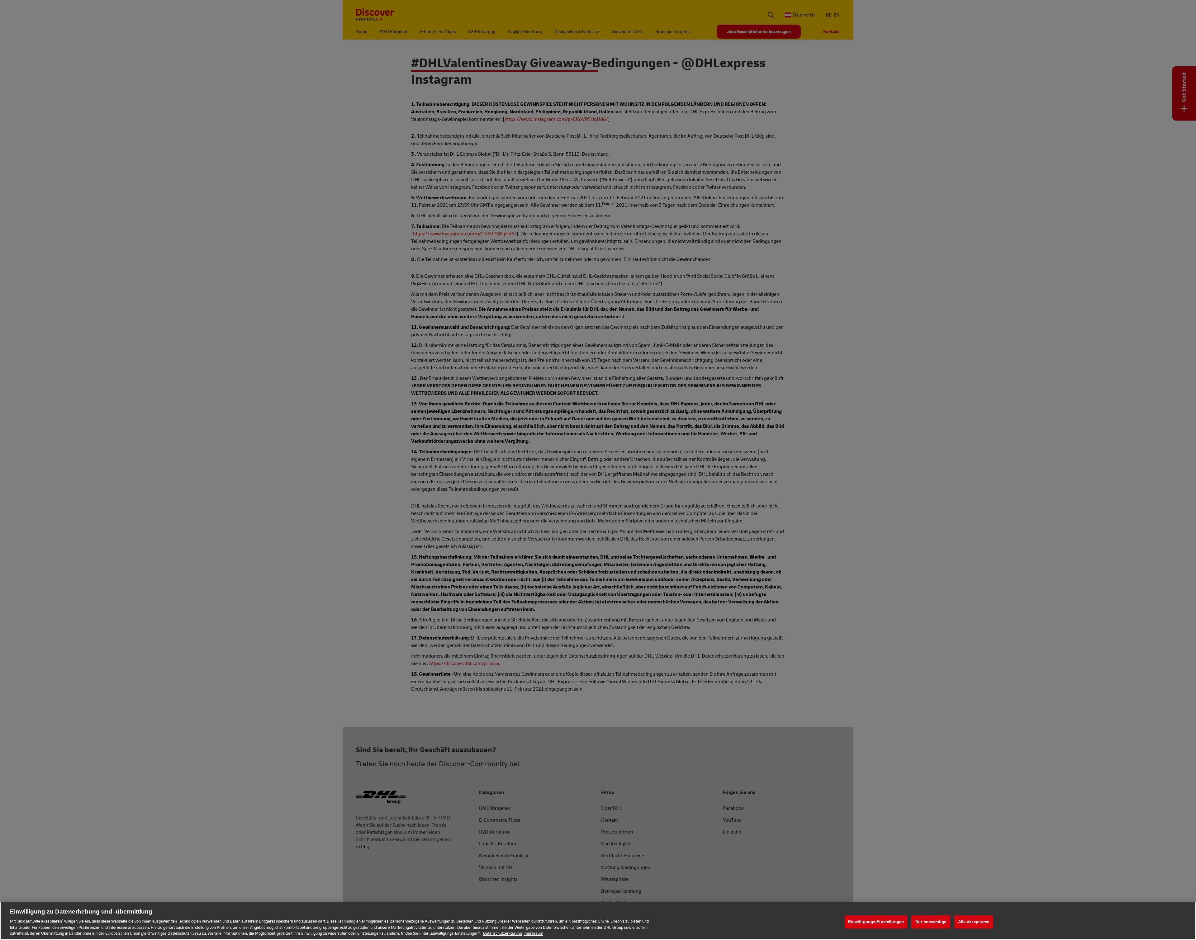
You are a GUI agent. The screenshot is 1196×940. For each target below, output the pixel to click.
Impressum (533, 933)
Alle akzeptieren (974, 921)
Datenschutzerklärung (502, 933)
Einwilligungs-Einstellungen (876, 921)
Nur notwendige (931, 921)
